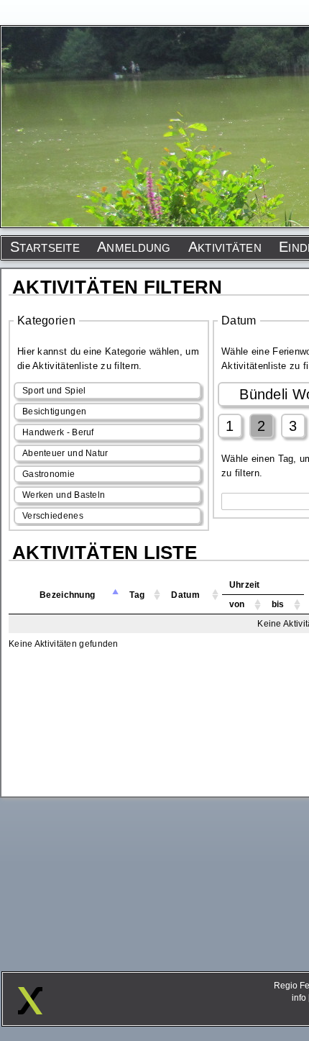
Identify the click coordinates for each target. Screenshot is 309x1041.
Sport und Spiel (54, 391)
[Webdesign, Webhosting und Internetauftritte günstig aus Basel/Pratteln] (30, 1011)
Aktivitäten (225, 247)
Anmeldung (134, 247)
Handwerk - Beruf (58, 432)
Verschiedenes (52, 516)
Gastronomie (48, 474)
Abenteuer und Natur (65, 453)
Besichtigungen (54, 411)
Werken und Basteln (63, 495)
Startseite (45, 247)
